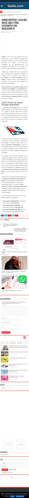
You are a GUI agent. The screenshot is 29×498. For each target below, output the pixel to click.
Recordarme (13, 469)
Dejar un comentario (7, 32)
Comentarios (13, 342)
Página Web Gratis (5, 454)
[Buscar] (24, 337)
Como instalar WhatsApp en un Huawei (12, 290)
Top (7, 342)
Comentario (4, 305)
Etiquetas (20, 342)
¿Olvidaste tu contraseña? (7, 472)
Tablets (5, 14)
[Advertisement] (13, 43)
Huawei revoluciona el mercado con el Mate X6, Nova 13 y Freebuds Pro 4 (14, 271)
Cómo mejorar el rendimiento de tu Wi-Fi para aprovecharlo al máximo (10, 225)
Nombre (4, 318)
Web (3, 327)
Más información (20, 496)
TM (3, 31)
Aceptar (12, 496)
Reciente (3, 342)
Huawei (7, 219)
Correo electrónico (6, 322)
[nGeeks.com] (14, 5)
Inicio (1, 14)
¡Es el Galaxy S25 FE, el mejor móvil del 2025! (18, 352)
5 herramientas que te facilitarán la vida (11, 11)
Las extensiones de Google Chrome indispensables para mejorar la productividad (19, 229)
